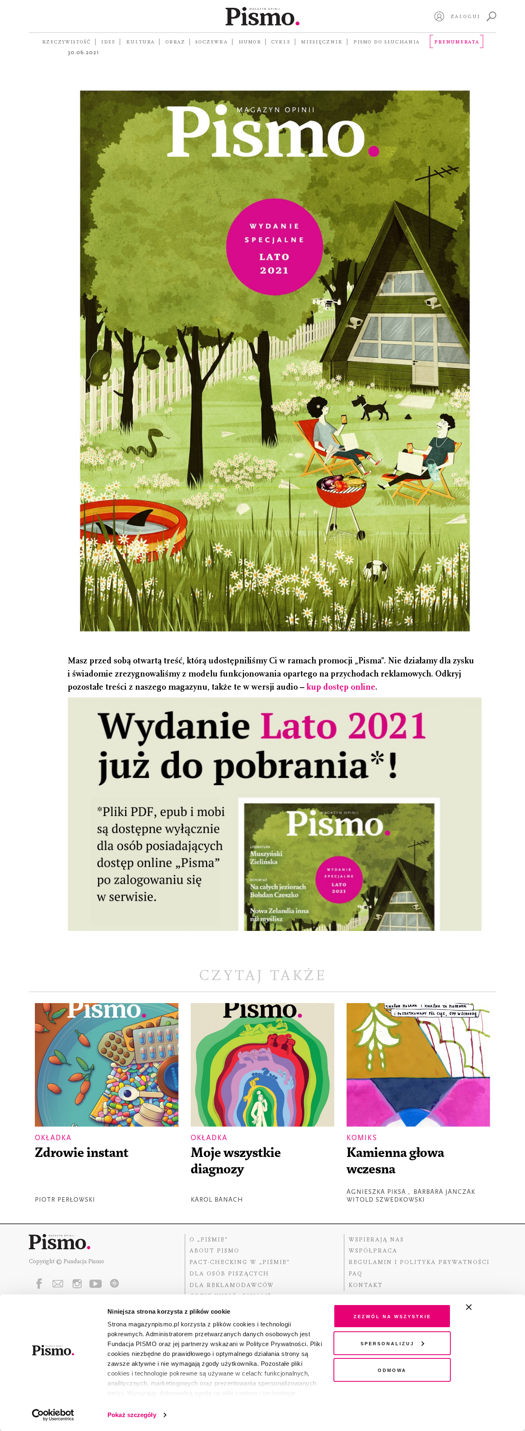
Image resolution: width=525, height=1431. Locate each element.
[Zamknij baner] (490, 1307)
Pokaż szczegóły (131, 1414)
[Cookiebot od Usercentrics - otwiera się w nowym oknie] (53, 1415)
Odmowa (392, 1369)
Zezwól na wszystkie (392, 1315)
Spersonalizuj (387, 1343)
